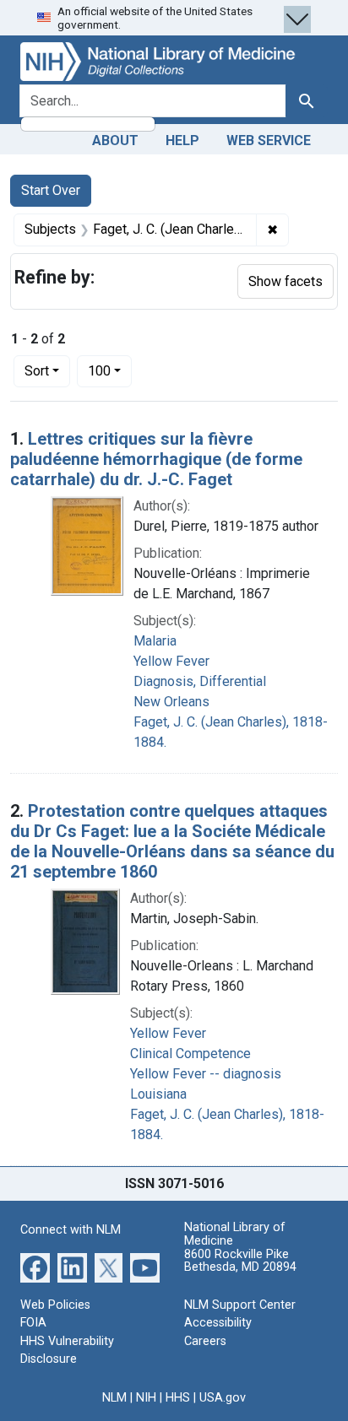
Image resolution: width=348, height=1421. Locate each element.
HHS (178, 1398)
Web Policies (55, 1305)
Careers (205, 1341)
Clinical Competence (190, 1053)
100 (110, 370)
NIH (146, 1398)
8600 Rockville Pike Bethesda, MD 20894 (240, 1261)
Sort (36, 371)
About (115, 140)
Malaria (155, 641)
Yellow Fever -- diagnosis (205, 1074)
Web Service (268, 140)
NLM (114, 1398)
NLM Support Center (240, 1305)
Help (182, 140)
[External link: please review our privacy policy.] (35, 1266)
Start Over (50, 190)
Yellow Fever (171, 661)
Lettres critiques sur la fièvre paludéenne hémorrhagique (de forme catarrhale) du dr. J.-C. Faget (156, 459)
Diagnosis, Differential (199, 681)
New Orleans (171, 702)
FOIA (33, 1323)
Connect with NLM (70, 1230)
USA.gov (222, 1398)
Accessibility (218, 1323)
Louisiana (158, 1094)
